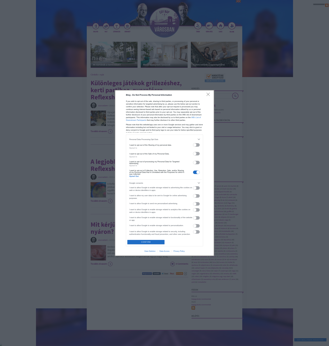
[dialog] (164, 173)
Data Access (164, 251)
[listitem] (164, 139)
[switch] (196, 145)
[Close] (209, 95)
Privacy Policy (179, 251)
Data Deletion (150, 251)
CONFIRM (146, 242)
